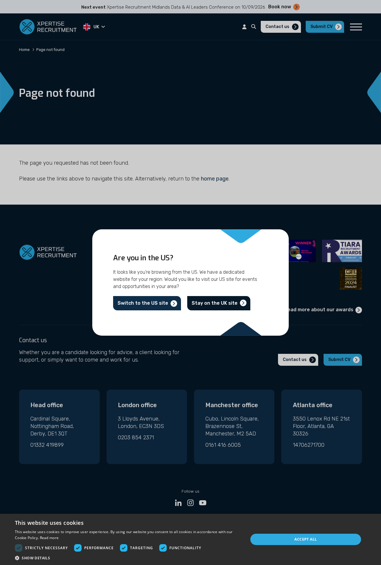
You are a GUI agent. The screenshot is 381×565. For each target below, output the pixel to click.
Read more (49, 537)
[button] (128, 558)
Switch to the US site (143, 303)
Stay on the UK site (215, 303)
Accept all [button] (305, 539)
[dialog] (190, 539)
